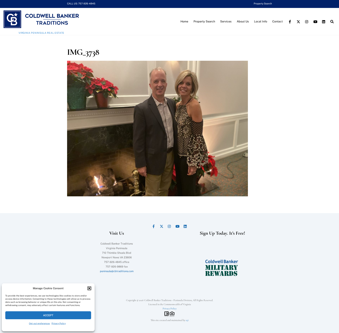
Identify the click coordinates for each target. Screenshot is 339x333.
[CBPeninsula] (41, 26)
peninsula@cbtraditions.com (116, 271)
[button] (89, 288)
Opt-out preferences (39, 323)
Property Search (263, 3)
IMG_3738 (83, 52)
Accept (48, 315)
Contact (277, 21)
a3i (187, 320)
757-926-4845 (86, 3)
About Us (243, 21)
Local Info (260, 21)
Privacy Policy (59, 323)
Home (184, 21)
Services (225, 21)
